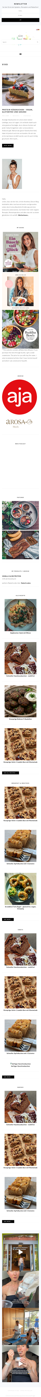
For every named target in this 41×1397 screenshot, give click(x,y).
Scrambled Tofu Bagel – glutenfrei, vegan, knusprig (20, 908)
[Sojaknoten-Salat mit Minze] (20, 630)
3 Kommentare (27, 115)
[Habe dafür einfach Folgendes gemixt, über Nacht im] (20, 1289)
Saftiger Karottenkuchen (20, 1066)
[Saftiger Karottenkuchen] (20, 1064)
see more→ (8, 919)
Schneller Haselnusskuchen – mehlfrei (20, 676)
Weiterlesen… (23, 215)
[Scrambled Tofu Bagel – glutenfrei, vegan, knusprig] (20, 904)
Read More (8, 145)
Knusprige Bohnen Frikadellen (20, 719)
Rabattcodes (26, 583)
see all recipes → (10, 773)
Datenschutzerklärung (13, 1395)
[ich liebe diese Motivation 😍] (20, 1326)
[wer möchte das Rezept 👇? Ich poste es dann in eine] (20, 1363)
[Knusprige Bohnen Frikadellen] (20, 717)
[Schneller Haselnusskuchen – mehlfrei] (20, 673)
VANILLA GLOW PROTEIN (11, 576)
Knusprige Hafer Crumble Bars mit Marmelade (21, 762)
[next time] (20, 1252)
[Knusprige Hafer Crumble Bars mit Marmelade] (20, 760)
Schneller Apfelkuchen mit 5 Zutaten (20, 864)
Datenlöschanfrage (28, 1395)
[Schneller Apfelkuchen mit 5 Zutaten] (20, 861)
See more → (8, 1077)
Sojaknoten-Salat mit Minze (20, 633)
